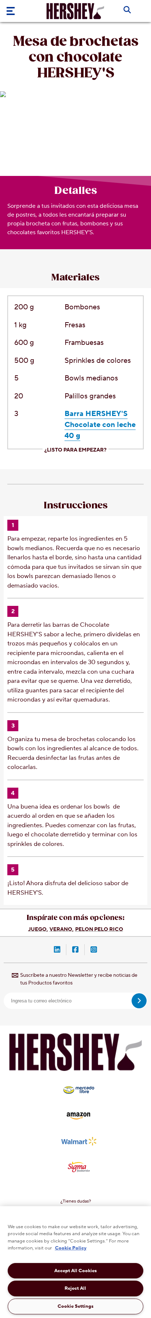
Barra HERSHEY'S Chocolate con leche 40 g (100, 425)
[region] (75, 1262)
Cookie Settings (75, 1306)
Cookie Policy (70, 1248)
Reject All (75, 1288)
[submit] (139, 1000)
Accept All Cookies (75, 1271)
